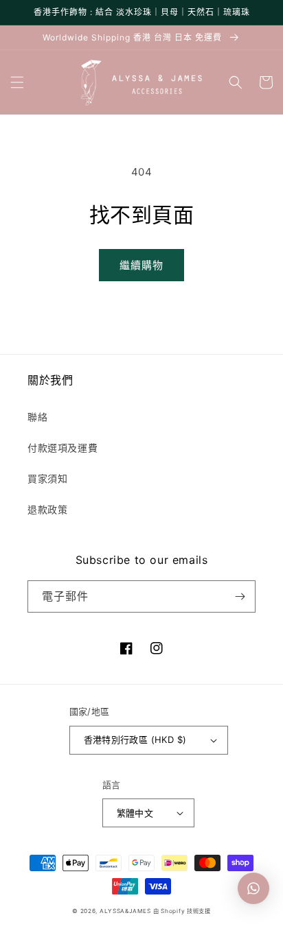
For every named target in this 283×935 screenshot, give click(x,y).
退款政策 (47, 509)
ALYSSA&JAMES (125, 911)
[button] (17, 82)
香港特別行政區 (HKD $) (135, 739)
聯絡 (37, 417)
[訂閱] (240, 596)
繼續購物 (141, 265)
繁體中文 (135, 812)
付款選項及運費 (62, 447)
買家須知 (47, 478)
